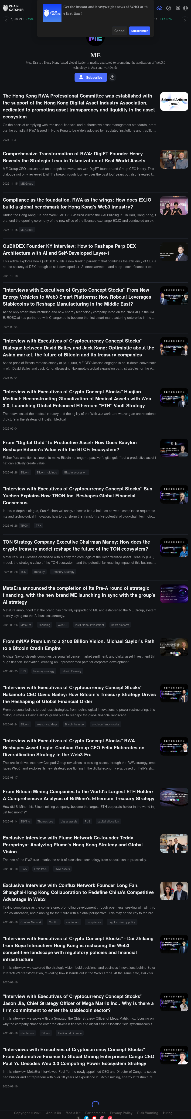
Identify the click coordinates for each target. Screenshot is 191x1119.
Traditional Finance (70, 1033)
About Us (53, 1112)
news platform (120, 625)
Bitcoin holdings (47, 472)
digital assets (69, 821)
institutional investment (89, 625)
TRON (24, 525)
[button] (185, 8)
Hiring (168, 1112)
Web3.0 (63, 625)
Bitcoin (24, 472)
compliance (94, 922)
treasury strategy (43, 671)
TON (23, 572)
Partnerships (95, 1112)
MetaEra (25, 625)
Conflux (54, 922)
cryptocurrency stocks (105, 724)
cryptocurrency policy (122, 922)
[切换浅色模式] (178, 8)
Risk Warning (147, 1112)
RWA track (40, 869)
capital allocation (108, 821)
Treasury (39, 572)
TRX (38, 525)
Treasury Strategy (63, 572)
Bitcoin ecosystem (75, 472)
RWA (23, 869)
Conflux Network (30, 922)
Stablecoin (27, 1033)
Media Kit (73, 1112)
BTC (23, 671)
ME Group (26, 183)
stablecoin (72, 922)
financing (44, 625)
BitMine (25, 821)
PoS (87, 821)
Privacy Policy (121, 1112)
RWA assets (62, 869)
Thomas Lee (45, 821)
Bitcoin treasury (71, 671)
